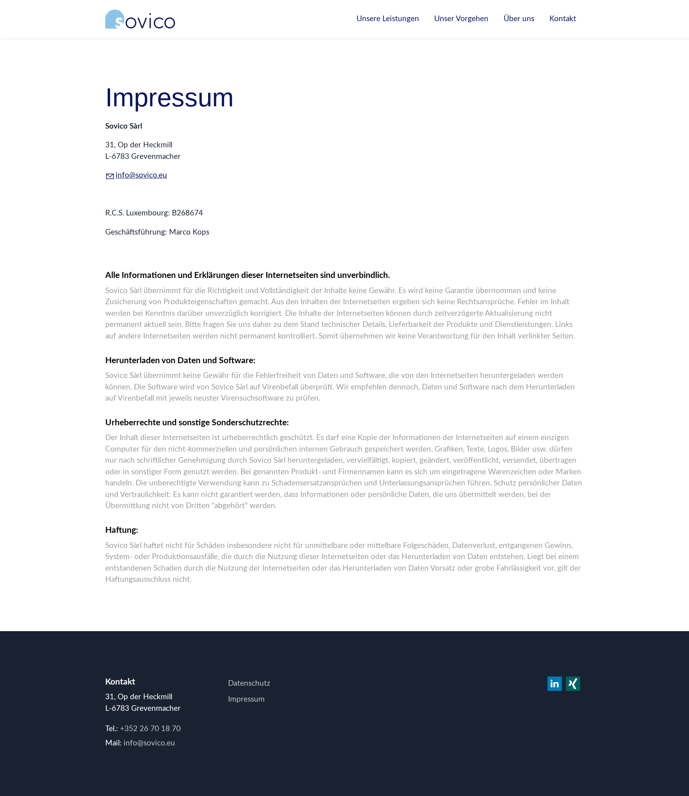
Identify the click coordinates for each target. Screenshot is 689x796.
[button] (573, 684)
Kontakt (562, 19)
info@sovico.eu (141, 175)
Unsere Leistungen (387, 19)
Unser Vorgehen (461, 19)
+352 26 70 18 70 (150, 729)
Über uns (519, 19)
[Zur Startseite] (140, 19)
